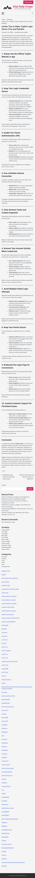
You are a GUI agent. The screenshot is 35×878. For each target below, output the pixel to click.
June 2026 (4, 533)
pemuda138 (5, 668)
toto (3, 790)
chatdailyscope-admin (21, 32)
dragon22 (4, 800)
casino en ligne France (8, 607)
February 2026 (6, 541)
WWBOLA (4, 826)
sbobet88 (4, 724)
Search (4, 485)
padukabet (5, 743)
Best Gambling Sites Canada (10, 819)
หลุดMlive (4, 782)
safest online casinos (8, 768)
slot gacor (4, 632)
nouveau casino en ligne (8, 695)
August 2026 (5, 529)
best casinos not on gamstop (10, 578)
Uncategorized (6, 566)
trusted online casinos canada (10, 589)
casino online (5, 581)
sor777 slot (5, 665)
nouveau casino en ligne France (11, 618)
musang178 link (6, 786)
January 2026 (5, 543)
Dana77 (4, 574)
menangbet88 (6, 699)
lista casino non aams (8, 706)
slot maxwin (5, 761)
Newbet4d (4, 732)
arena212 (4, 757)
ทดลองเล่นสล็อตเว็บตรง (8, 847)
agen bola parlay (6, 679)
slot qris (4, 855)
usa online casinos (7, 771)
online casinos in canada (9, 600)
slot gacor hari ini (7, 844)
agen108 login (6, 833)
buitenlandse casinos (8, 808)
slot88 (3, 793)
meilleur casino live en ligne (10, 661)
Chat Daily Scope (23, 6)
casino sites (5, 592)
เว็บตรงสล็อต (5, 837)
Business (4, 556)
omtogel (4, 779)
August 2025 (5, 549)
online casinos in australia (9, 596)
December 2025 (6, 545)
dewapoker (5, 750)
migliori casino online (8, 614)
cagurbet (4, 858)
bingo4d (4, 851)
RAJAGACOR (5, 815)
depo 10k (4, 628)
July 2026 (4, 531)
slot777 (4, 676)
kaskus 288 (5, 625)
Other (3, 562)
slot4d (3, 683)
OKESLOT (4, 822)
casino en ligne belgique (8, 621)
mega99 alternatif (7, 829)
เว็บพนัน (4, 840)
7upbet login (21, 371)
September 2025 (6, 547)
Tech (3, 564)
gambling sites (6, 571)
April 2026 (5, 537)
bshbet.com (5, 804)
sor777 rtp (5, 639)
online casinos (6, 764)
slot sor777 (5, 710)
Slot (3, 735)
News (3, 560)
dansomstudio (6, 703)
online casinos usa (7, 775)
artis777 (4, 643)
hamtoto (4, 714)
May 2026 (4, 535)
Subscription (28, 2)
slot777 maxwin (6, 650)
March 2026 (5, 539)
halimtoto (4, 728)
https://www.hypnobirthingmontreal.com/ (13, 862)
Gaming (3, 471)
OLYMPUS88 (5, 797)
